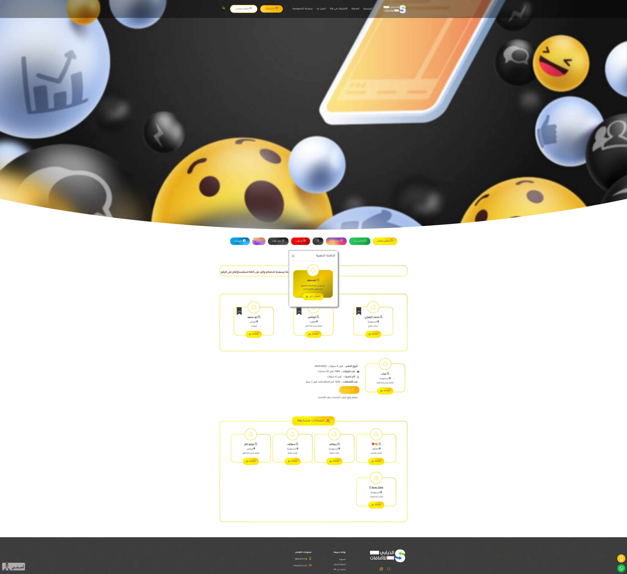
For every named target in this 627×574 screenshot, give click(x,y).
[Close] (293, 256)
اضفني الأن (314, 296)
